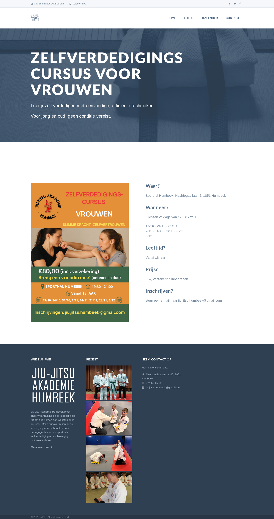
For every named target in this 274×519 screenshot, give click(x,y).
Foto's (189, 18)
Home (172, 18)
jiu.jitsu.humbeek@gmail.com (49, 3)
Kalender (210, 18)
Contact (232, 18)
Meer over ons (40, 447)
